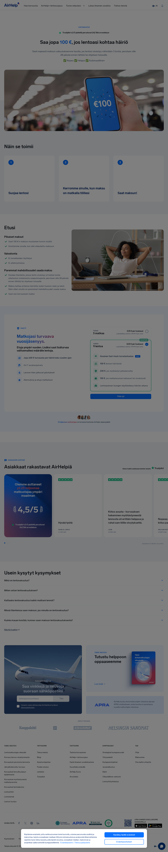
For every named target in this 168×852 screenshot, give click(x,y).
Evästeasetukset (124, 842)
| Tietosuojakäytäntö (82, 843)
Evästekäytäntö (66, 843)
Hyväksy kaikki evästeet (124, 835)
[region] (84, 838)
